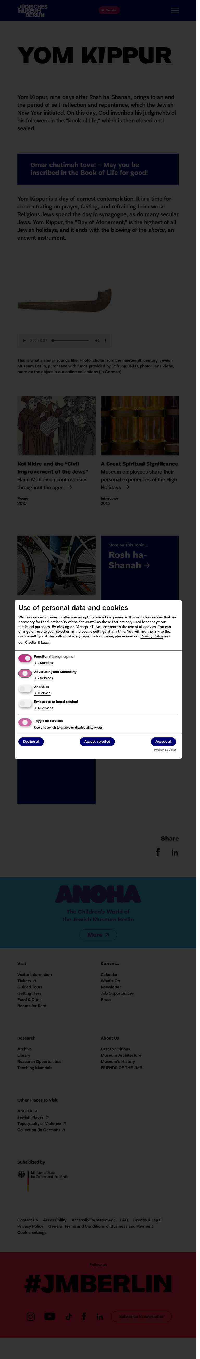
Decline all (31, 742)
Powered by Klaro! (165, 750)
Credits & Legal (37, 642)
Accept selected (97, 742)
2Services (43, 663)
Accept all (163, 742)
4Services (43, 708)
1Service (42, 693)
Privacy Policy (152, 636)
